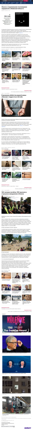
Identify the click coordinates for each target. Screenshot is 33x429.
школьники (13, 147)
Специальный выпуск (13, 3)
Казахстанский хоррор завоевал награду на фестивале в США (11, 332)
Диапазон (3, 126)
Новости (6, 0)
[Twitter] (3, 426)
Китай (2, 270)
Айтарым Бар (9, 3)
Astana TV (21, 125)
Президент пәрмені (17, 3)
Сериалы (14, 0)
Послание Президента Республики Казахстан (7, 423)
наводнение (6, 270)
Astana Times (2, 3)
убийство (6, 147)
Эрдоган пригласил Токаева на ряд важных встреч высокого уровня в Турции (14, 373)
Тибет (9, 270)
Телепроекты (10, 0)
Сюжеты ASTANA (7, 93)
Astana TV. (21, 32)
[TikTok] (12, 426)
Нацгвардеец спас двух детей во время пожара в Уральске (11, 308)
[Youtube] (9, 426)
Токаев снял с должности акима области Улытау (9, 89)
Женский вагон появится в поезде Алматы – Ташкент (9, 186)
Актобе (3, 147)
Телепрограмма (19, 0)
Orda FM (22, 1)
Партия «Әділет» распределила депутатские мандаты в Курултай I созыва (20, 311)
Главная (2, 93)
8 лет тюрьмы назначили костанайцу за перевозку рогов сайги (21, 91)
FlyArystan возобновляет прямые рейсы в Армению (23, 188)
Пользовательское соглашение (5, 422)
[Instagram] (6, 426)
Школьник (9, 147)
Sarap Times (5, 3)
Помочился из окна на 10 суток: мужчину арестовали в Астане (11, 393)
